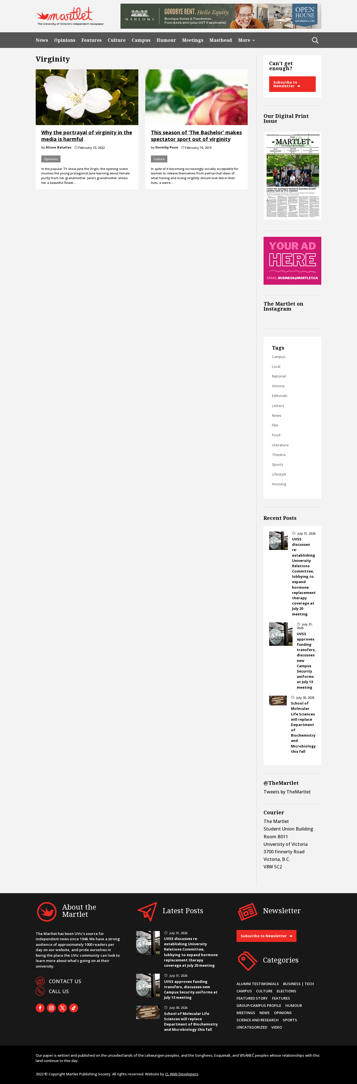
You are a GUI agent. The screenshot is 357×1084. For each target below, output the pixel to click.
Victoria (278, 385)
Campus (141, 40)
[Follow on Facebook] (40, 1007)
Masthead (220, 40)
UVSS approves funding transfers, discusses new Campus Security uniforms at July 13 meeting (191, 989)
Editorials (280, 395)
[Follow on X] (62, 1007)
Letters (278, 405)
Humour (166, 40)
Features (91, 40)
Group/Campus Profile (259, 1005)
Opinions (64, 40)
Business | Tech (298, 983)
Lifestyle (279, 474)
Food (276, 434)
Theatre (279, 454)
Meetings (192, 40)
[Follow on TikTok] (73, 1007)
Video (276, 1027)
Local (276, 366)
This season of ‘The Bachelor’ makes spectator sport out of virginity (196, 135)
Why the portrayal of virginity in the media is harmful (86, 135)
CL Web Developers (181, 1073)
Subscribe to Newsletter (285, 84)
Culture (117, 40)
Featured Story (252, 998)
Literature (280, 444)
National (279, 376)
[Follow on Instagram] (51, 1007)
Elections (286, 990)
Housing (279, 483)
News (42, 40)
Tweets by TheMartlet (287, 792)
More (244, 40)
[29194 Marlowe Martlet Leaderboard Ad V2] (220, 27)
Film (275, 425)
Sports (277, 464)
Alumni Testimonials (258, 983)
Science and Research (258, 1019)
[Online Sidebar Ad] (292, 283)
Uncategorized (252, 1027)
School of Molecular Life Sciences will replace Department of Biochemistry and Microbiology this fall (191, 1021)
